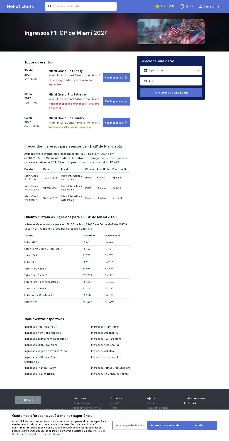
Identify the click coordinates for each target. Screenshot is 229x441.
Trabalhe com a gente (87, 407)
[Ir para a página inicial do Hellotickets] (21, 6)
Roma (114, 407)
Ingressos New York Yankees (42, 332)
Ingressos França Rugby (39, 374)
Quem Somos (82, 403)
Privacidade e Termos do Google (42, 434)
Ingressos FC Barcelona (106, 338)
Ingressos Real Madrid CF (40, 326)
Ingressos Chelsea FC (105, 345)
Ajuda (150, 403)
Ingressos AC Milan (103, 351)
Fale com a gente (158, 407)
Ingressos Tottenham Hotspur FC (46, 338)
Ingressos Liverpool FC (106, 357)
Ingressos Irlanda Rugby (40, 367)
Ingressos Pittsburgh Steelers (110, 367)
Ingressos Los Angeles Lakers (110, 374)
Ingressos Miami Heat (105, 326)
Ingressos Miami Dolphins (40, 345)
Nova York (117, 403)
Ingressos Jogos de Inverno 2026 (45, 351)
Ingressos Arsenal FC (104, 332)
